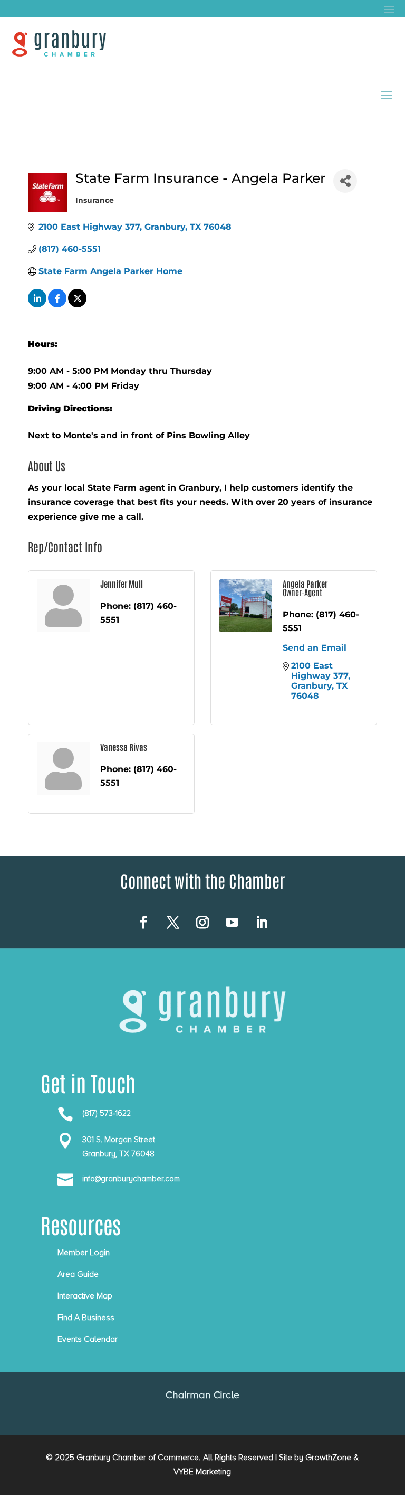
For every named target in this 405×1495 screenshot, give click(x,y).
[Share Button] (345, 181)
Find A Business (85, 1317)
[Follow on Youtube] (232, 922)
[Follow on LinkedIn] (261, 922)
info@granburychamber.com (131, 1178)
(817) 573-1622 (106, 1113)
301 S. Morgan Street (118, 1139)
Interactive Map (84, 1296)
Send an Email (314, 648)
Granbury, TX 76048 (118, 1154)
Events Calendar (87, 1339)
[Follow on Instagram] (202, 922)
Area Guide (78, 1274)
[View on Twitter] (77, 304)
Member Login (83, 1252)
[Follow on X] (173, 922)
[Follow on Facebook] (143, 922)
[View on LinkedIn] (37, 304)
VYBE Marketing (202, 1471)
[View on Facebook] (57, 304)
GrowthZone (328, 1457)
